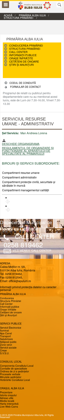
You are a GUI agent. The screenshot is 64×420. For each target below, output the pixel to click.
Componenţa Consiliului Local (16, 365)
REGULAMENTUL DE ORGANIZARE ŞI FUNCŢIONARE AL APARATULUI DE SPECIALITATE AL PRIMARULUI (28, 151)
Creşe (3, 350)
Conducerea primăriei (26, 45)
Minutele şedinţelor (10, 377)
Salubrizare (6, 339)
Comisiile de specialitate (13, 368)
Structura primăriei (19, 18)
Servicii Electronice (10, 327)
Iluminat (4, 330)
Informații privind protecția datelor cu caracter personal (28, 288)
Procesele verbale (10, 374)
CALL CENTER (34, 236)
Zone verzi (6, 344)
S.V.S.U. (4, 353)
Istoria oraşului (8, 395)
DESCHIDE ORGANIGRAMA (20, 144)
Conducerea (7, 298)
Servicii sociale (8, 347)
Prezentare (6, 392)
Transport (5, 336)
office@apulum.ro (20, 281)
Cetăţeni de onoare (24, 61)
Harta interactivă (9, 403)
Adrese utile (6, 398)
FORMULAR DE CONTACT (25, 87)
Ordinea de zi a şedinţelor (14, 371)
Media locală (7, 401)
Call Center (18, 52)
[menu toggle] (5, 4)
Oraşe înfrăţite (21, 58)
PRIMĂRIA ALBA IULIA (32, 15)
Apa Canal (6, 333)
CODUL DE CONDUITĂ (22, 83)
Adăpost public (8, 342)
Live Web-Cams (9, 406)
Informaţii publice (23, 55)
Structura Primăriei (10, 301)
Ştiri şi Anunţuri (21, 64)
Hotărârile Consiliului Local (15, 380)
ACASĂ (8, 15)
